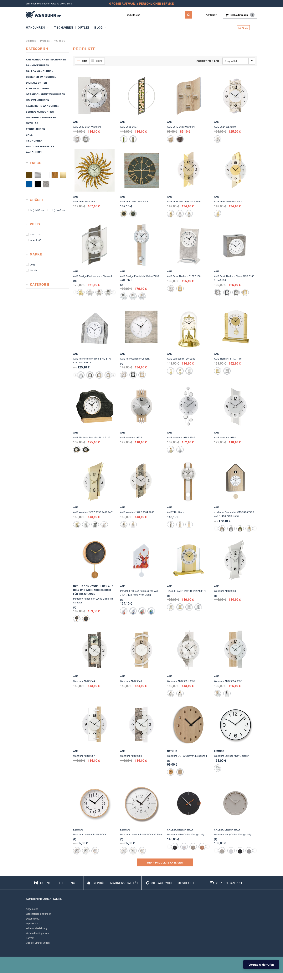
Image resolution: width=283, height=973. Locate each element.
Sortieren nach (208, 61)
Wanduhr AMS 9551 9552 (181, 681)
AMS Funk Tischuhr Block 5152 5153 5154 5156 (234, 278)
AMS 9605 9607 (129, 126)
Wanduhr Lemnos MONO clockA (231, 755)
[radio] (76, 139)
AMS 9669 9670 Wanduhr (228, 201)
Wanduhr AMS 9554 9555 (228, 681)
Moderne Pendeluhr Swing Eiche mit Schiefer (93, 600)
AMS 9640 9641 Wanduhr (134, 201)
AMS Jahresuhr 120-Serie (181, 358)
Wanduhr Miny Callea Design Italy (232, 834)
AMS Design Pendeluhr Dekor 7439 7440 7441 (139, 278)
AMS (32, 264)
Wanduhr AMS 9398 (225, 590)
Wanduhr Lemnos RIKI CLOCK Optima (141, 834)
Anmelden (211, 14)
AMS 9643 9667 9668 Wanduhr (184, 201)
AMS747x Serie (175, 512)
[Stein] (46, 184)
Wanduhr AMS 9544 (84, 681)
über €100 (35, 240)
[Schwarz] (37, 184)
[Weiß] (46, 175)
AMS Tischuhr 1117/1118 (228, 358)
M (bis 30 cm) (37, 210)
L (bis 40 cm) (58, 210)
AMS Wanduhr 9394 (225, 437)
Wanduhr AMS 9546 (131, 681)
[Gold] (63, 175)
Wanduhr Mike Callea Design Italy (185, 834)
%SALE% (243, 27)
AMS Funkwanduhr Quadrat (135, 358)
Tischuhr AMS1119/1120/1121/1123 (186, 590)
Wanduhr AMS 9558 (131, 755)
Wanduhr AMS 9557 (84, 755)
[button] (75, 280)
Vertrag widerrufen (261, 964)
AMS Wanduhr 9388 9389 (181, 437)
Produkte (45, 40)
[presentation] (113, 292)
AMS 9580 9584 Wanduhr (87, 126)
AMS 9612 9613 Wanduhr (181, 126)
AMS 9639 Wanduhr (84, 201)
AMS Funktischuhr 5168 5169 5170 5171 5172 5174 (92, 360)
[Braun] (29, 175)
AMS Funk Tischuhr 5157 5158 (184, 276)
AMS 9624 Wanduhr (225, 126)
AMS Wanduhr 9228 (131, 437)
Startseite (31, 40)
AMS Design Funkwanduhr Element (92, 276)
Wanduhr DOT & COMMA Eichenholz (187, 755)
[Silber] (37, 175)
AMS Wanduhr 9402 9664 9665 (137, 512)
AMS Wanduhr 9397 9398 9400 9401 (93, 512)
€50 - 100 (35, 234)
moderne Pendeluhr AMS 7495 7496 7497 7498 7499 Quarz (234, 513)
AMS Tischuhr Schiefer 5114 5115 (91, 437)
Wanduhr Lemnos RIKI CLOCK (90, 834)
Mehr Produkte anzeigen (165, 862)
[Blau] (29, 184)
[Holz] (54, 175)
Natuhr (34, 270)
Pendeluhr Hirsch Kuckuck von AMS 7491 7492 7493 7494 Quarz (139, 592)
